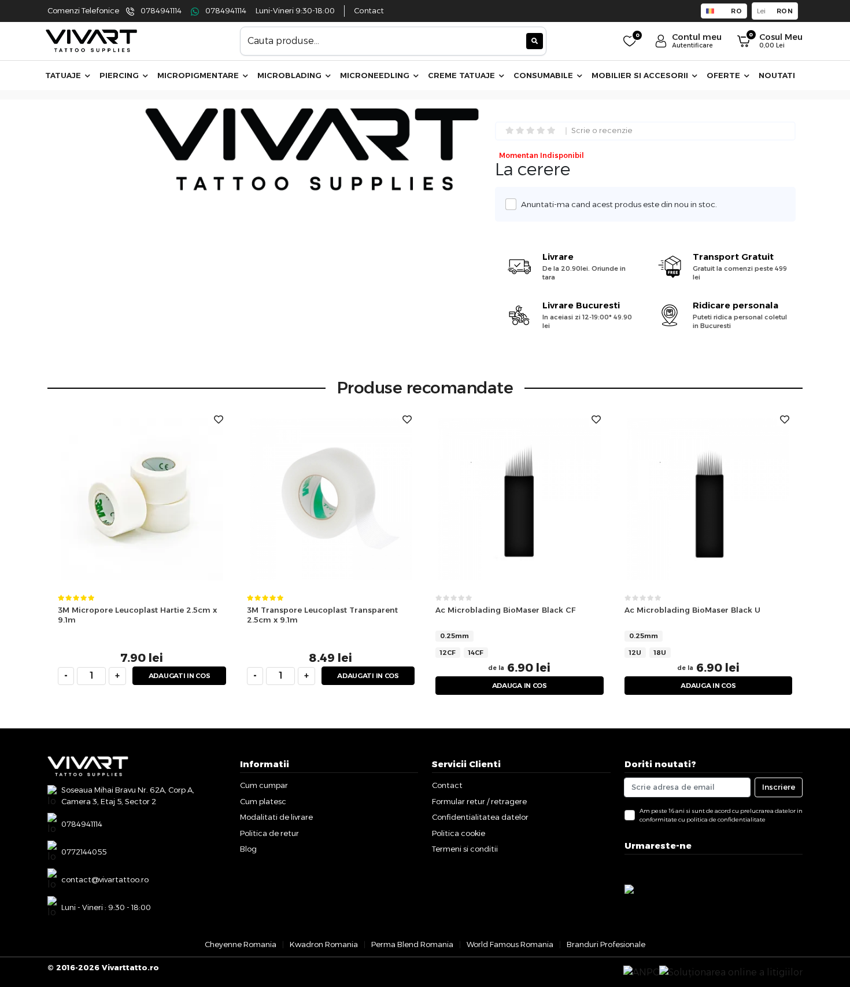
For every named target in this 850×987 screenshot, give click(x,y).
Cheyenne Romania (240, 944)
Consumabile (544, 75)
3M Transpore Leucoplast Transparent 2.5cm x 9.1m (322, 614)
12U (635, 653)
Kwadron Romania (324, 944)
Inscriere (778, 786)
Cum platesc (263, 801)
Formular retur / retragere (479, 801)
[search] (534, 41)
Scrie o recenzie (602, 131)
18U (660, 653)
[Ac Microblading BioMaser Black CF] (519, 498)
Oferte (724, 75)
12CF (448, 653)
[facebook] (625, 867)
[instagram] (634, 867)
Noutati (777, 75)
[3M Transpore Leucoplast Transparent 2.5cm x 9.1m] (331, 498)
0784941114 (161, 10)
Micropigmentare (199, 75)
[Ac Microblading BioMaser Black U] (708, 498)
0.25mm (454, 636)
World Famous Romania (510, 944)
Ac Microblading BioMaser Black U (692, 609)
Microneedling (376, 75)
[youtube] (643, 867)
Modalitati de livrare (276, 817)
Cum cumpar (264, 785)
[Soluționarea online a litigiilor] (731, 972)
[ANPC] (641, 972)
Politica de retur (269, 833)
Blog (248, 848)
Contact (369, 10)
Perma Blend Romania (412, 944)
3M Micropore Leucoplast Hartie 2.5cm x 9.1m (137, 614)
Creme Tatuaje (462, 75)
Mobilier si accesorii (641, 75)
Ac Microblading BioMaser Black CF (505, 609)
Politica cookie (458, 833)
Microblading (290, 75)
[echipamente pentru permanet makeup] (91, 40)
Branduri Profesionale (606, 944)
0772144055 (83, 851)
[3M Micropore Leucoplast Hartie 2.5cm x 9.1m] (142, 498)
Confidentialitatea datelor (480, 817)
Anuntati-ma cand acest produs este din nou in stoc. (619, 204)
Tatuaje (64, 75)
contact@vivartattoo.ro (105, 879)
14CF (475, 653)
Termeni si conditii (465, 848)
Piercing (120, 75)
